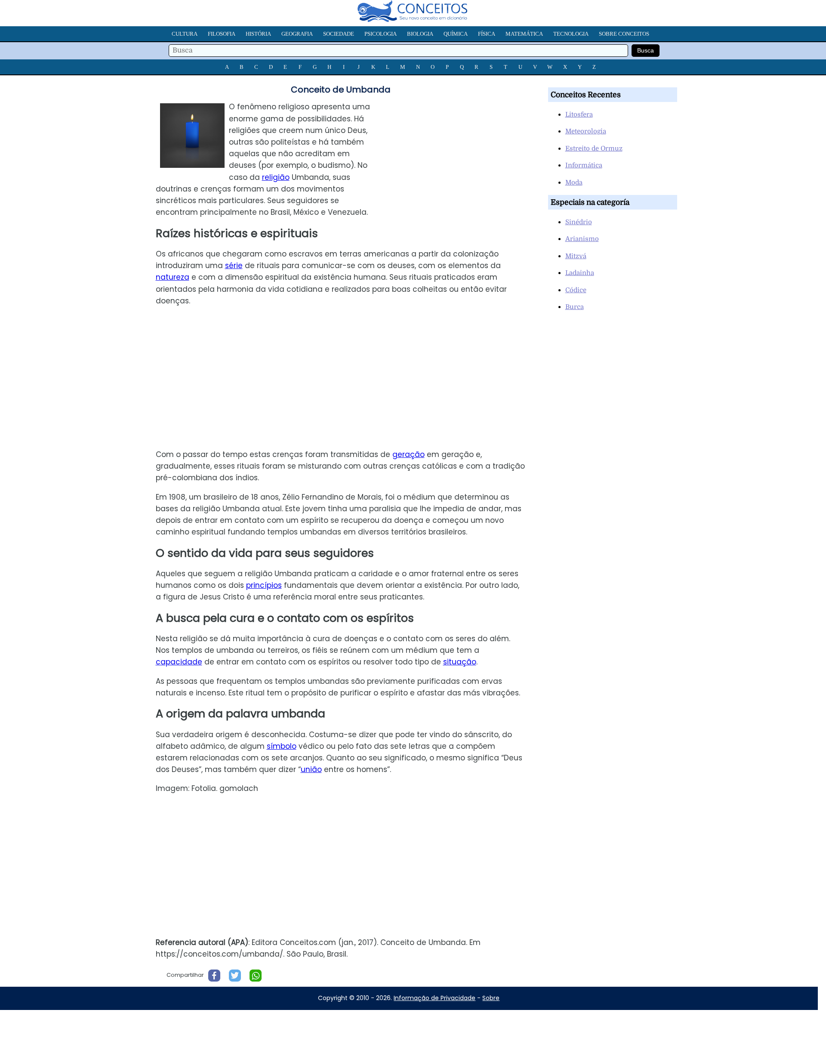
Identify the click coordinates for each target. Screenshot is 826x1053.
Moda (574, 182)
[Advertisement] (460, 161)
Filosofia (221, 34)
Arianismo (582, 239)
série (234, 265)
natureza (172, 277)
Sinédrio (578, 222)
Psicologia (380, 34)
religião (276, 177)
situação (459, 662)
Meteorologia (585, 131)
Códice (575, 290)
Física (486, 34)
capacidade (179, 662)
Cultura (184, 34)
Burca (574, 307)
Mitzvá (575, 256)
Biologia (420, 34)
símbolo (281, 746)
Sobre (490, 998)
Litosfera (579, 114)
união (311, 769)
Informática (583, 165)
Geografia (297, 34)
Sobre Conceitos (624, 34)
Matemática (524, 34)
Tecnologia (571, 34)
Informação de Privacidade (434, 998)
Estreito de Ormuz (594, 148)
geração (408, 454)
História (258, 34)
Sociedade (338, 34)
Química (456, 34)
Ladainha (579, 273)
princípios (264, 585)
